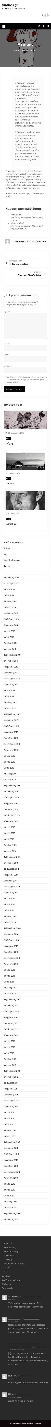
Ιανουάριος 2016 (11, 791)
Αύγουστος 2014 (11, 892)
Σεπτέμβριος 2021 (12, 583)
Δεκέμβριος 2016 (11, 726)
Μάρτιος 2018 (10, 649)
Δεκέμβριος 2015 (11, 797)
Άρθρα (7, 548)
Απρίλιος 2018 (10, 643)
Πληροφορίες (7, 1243)
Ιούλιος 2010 (9, 1183)
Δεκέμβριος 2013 (11, 940)
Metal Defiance (31, 1318)
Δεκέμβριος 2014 (11, 868)
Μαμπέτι (10, 483)
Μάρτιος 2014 (10, 922)
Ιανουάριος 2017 (11, 720)
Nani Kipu (11, 523)
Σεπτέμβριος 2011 (11, 1100)
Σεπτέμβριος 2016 (12, 744)
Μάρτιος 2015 (10, 851)
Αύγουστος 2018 (11, 625)
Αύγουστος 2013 (11, 964)
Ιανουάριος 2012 (11, 1076)
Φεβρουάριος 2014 (12, 928)
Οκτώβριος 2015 (11, 809)
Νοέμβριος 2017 (11, 666)
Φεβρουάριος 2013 (12, 999)
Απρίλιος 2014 (10, 916)
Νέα (5, 554)
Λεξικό (7, 1267)
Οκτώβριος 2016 (11, 738)
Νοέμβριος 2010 (11, 1160)
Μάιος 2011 (8, 1124)
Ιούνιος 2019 (9, 589)
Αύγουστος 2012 (11, 1035)
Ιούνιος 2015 (9, 833)
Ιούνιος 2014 (9, 904)
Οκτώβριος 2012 (11, 1023)
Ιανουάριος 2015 (11, 863)
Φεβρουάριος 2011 (12, 1142)
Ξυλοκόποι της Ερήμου (32, 1296)
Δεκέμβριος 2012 (11, 1011)
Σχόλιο (7, 312)
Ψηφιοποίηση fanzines (14, 1263)
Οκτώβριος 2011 (11, 1094)
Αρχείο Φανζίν (8, 1276)
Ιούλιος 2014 (9, 898)
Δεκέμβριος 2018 (11, 619)
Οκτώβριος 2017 (11, 672)
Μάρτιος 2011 (9, 1136)
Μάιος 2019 (9, 595)
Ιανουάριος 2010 (11, 1219)
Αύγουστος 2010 (11, 1178)
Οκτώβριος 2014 (11, 880)
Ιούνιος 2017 (9, 690)
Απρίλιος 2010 (10, 1201)
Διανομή (8, 1259)
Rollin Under (41, 1347)
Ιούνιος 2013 (9, 975)
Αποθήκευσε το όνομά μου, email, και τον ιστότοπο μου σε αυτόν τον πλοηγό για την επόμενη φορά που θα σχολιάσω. (27, 379)
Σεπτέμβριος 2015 (12, 815)
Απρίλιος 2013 (10, 987)
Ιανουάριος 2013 (11, 1005)
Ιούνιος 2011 (9, 1118)
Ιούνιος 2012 (9, 1047)
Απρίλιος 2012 (10, 1059)
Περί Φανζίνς (10, 1247)
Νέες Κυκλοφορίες (12, 560)
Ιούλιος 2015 (9, 827)
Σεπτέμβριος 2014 (12, 886)
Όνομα (7, 343)
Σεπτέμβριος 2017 (12, 678)
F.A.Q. (7, 1271)
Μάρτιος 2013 (10, 993)
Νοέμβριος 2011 (11, 1088)
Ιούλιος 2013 (9, 970)
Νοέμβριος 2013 (11, 946)
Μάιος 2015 (9, 839)
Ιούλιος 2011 (9, 1112)
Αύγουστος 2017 (11, 684)
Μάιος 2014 (9, 910)
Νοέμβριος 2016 (11, 732)
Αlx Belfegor (14, 1318)
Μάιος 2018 (9, 637)
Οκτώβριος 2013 (11, 952)
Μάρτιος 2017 (10, 708)
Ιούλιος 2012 (9, 1041)
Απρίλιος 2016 (10, 773)
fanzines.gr (10, 5)
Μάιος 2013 (9, 981)
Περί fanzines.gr (11, 1251)
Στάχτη (9, 443)
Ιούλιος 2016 (9, 756)
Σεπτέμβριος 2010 (12, 1172)
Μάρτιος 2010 (10, 1207)
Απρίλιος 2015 (10, 845)
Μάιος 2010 (9, 1195)
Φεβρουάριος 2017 (12, 714)
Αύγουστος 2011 (11, 1106)
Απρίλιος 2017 (10, 702)
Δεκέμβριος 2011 (11, 1082)
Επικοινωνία (7, 1288)
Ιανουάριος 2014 (11, 934)
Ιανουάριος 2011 (11, 1148)
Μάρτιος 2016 (10, 779)
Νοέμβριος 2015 (11, 803)
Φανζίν (8, 438)
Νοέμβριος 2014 (11, 874)
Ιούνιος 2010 (9, 1189)
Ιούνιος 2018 (9, 631)
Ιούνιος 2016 (9, 761)
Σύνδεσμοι (6, 1284)
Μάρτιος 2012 (10, 1065)
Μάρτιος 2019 (10, 607)
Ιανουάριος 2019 (11, 613)
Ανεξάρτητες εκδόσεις (13, 542)
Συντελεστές (9, 1255)
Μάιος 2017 (9, 696)
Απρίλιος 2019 (10, 601)
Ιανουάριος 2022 (11, 577)
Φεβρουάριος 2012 (12, 1071)
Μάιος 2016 (9, 767)
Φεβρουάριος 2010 (12, 1213)
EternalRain (39, 241)
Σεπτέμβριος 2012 (12, 1029)
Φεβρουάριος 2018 (12, 655)
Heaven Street (24, 1394)
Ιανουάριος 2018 (11, 660)
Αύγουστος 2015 (11, 821)
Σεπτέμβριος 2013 (12, 958)
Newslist (14, 1423)
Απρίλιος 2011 (10, 1130)
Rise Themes (35, 1423)
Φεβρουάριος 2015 (12, 857)
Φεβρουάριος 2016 (12, 785)
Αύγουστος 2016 (11, 750)
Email (6, 355)
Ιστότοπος (8, 366)
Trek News (26, 1376)
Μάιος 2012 (9, 1053)
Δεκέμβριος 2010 (11, 1154)
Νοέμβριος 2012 (11, 1017)
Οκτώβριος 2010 (11, 1166)
